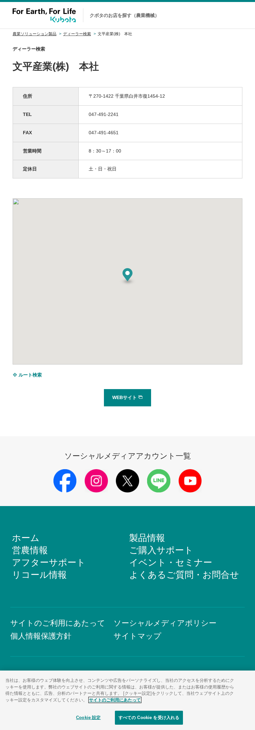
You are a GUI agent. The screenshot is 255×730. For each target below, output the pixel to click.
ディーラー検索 (77, 34)
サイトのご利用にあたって (115, 699)
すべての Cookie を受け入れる (149, 717)
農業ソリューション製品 (34, 34)
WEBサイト (125, 397)
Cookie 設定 (88, 717)
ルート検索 (29, 374)
